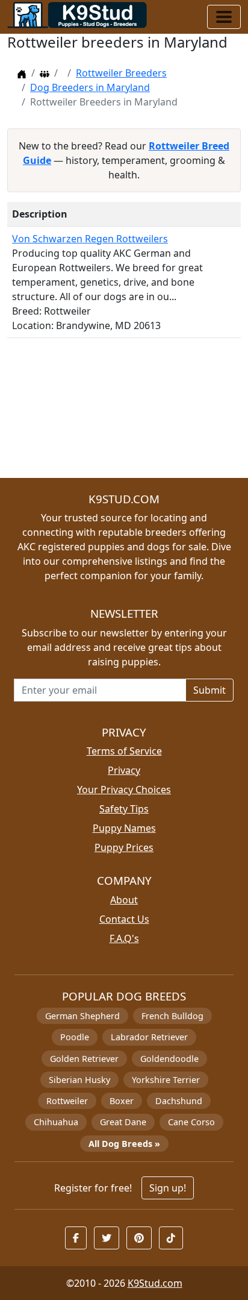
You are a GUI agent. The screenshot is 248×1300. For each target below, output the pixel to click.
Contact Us (124, 919)
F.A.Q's (124, 938)
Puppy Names (124, 828)
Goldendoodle (169, 1058)
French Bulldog (172, 1016)
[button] (76, 1237)
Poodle (74, 1037)
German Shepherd (82, 1016)
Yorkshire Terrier (166, 1079)
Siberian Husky (79, 1079)
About (124, 899)
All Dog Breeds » (124, 1143)
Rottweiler (67, 1101)
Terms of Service (124, 751)
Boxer (122, 1101)
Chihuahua (56, 1122)
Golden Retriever (84, 1058)
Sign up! (167, 1188)
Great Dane (123, 1122)
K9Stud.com (155, 1283)
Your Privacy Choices (124, 789)
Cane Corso (191, 1122)
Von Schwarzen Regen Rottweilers (90, 238)
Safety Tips (124, 808)
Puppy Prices (124, 847)
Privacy (124, 770)
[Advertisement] (124, 413)
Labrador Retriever (149, 1037)
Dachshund (178, 1101)
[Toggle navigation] (224, 17)
